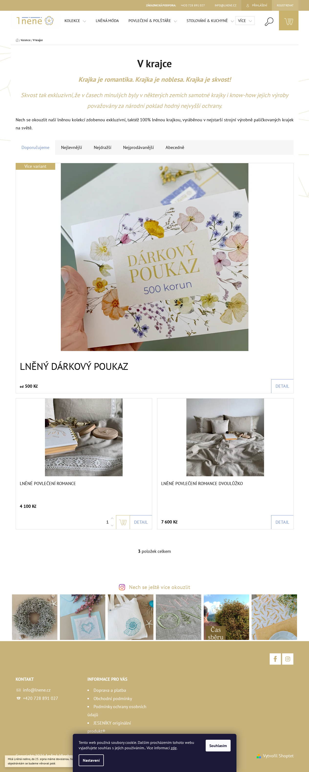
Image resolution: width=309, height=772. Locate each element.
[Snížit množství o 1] (112, 525)
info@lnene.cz (37, 690)
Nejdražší (102, 147)
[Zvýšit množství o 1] (112, 518)
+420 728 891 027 (40, 698)
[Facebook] (275, 659)
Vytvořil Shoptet (278, 756)
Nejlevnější (71, 147)
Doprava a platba (110, 690)
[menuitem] (75, 20)
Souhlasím (218, 745)
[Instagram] (287, 659)
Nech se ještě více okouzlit (159, 587)
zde (174, 747)
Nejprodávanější (138, 147)
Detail (282, 386)
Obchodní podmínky (113, 698)
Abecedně (175, 147)
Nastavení (91, 760)
